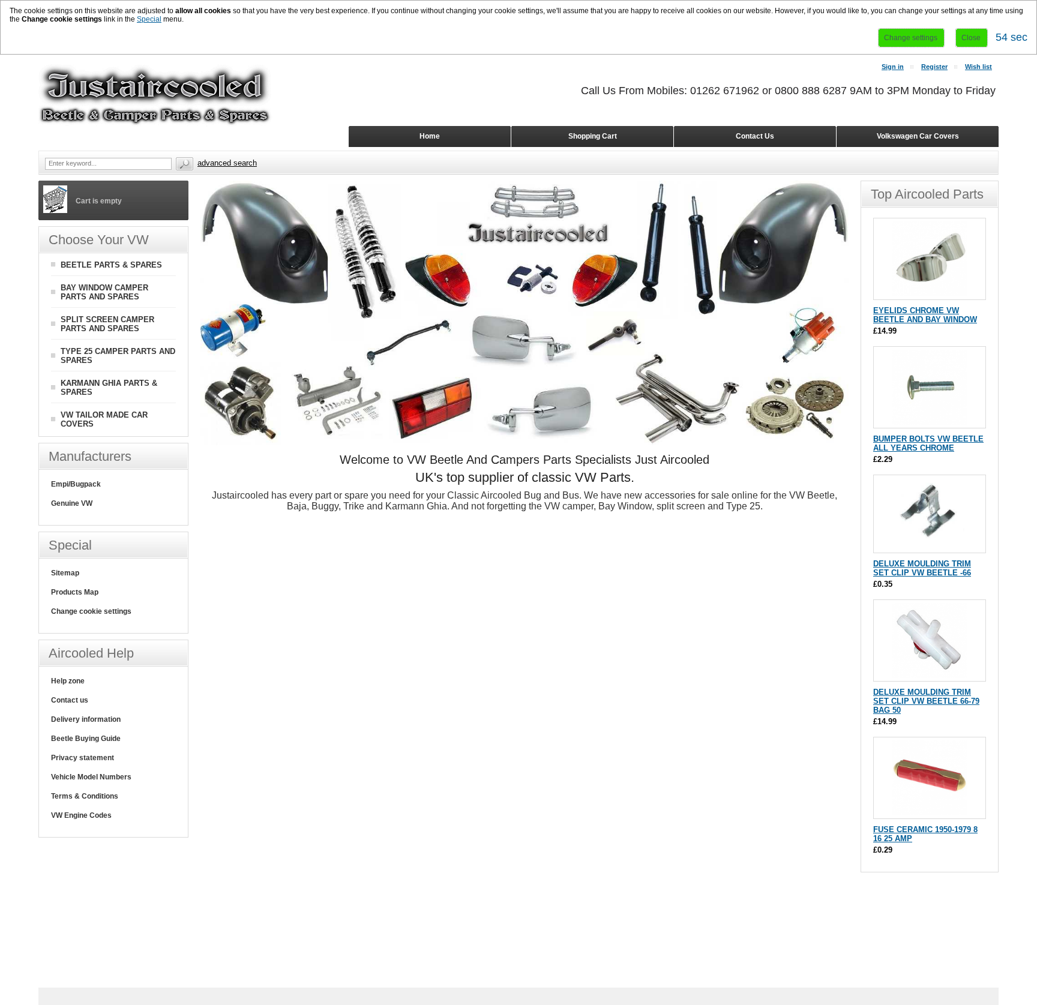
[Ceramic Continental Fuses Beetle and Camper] (929, 812)
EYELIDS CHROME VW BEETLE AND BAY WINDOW (925, 315)
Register (934, 66)
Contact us (69, 700)
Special (149, 19)
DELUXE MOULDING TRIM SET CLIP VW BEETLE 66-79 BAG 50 (926, 701)
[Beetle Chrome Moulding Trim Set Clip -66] (929, 546)
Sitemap (65, 573)
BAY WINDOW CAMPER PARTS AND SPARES (104, 292)
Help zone (68, 681)
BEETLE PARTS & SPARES (111, 264)
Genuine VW (71, 503)
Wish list (978, 66)
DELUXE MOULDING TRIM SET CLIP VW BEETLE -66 (922, 568)
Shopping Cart (592, 136)
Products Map (74, 592)
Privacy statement (82, 758)
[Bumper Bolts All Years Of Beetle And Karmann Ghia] (929, 422)
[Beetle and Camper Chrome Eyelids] (929, 293)
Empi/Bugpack (76, 484)
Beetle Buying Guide (86, 738)
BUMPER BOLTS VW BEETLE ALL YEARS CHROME (928, 443)
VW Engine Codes (81, 815)
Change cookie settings (91, 611)
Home (429, 136)
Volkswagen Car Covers (918, 136)
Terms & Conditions (84, 796)
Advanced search (227, 162)
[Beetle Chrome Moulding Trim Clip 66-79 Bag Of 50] (929, 675)
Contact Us (755, 136)
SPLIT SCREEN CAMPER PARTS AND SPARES (107, 324)
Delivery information (86, 719)
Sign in (893, 66)
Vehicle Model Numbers (91, 777)
